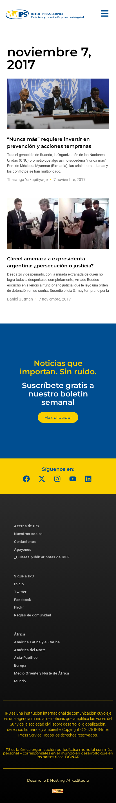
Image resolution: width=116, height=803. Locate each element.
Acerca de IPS (26, 526)
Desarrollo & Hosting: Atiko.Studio (58, 780)
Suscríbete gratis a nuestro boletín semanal (58, 394)
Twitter (20, 592)
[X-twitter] (42, 479)
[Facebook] (26, 479)
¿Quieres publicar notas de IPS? (42, 557)
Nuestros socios (28, 534)
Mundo (20, 681)
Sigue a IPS (24, 576)
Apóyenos (22, 549)
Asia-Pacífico (26, 657)
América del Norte (30, 650)
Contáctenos (25, 542)
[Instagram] (57, 479)
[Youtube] (73, 479)
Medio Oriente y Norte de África (41, 673)
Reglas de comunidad (32, 615)
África (19, 634)
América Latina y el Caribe (37, 642)
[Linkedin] (88, 479)
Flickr (19, 607)
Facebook (22, 600)
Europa (20, 665)
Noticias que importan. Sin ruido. (58, 367)
